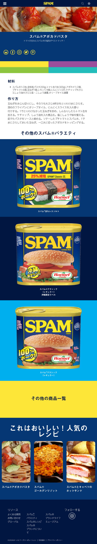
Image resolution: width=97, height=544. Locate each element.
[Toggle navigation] (5, 3)
